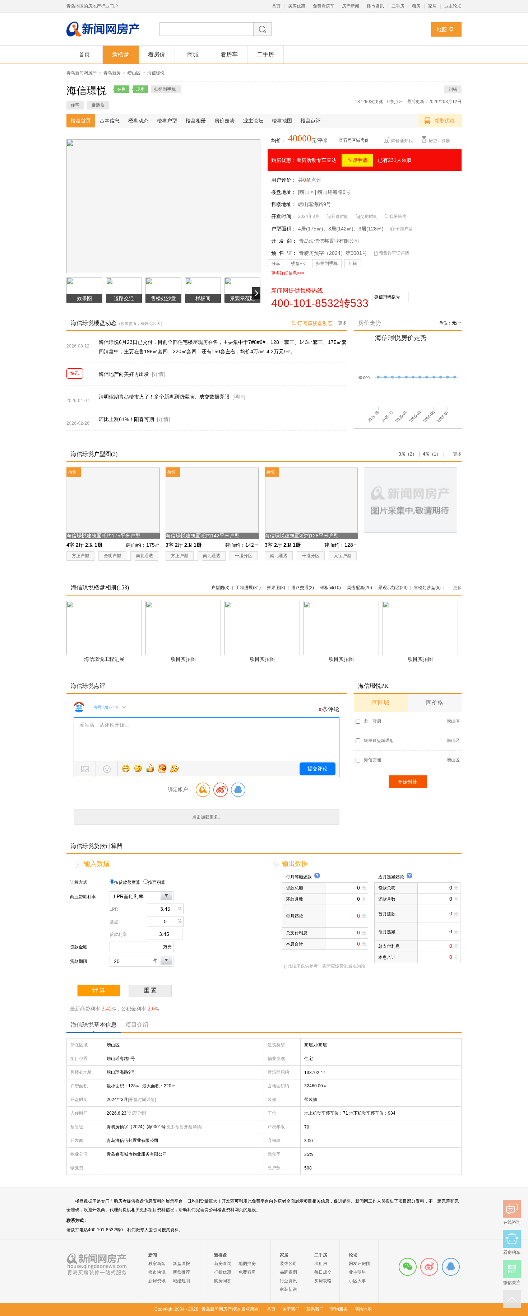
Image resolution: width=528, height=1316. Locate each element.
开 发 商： (284, 241)
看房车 (229, 54)
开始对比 (408, 782)
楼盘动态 (138, 120)
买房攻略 (323, 1280)
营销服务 (339, 1309)
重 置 (150, 990)
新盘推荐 (181, 1272)
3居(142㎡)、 (343, 229)
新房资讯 (157, 1280)
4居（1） (432, 454)
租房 (416, 6)
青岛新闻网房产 (81, 72)
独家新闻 (157, 1263)
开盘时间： (283, 216)
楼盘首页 (81, 120)
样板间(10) (330, 587)
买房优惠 (296, 6)
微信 (408, 1267)
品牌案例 (288, 1272)
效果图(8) (276, 587)
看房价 (156, 54)
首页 (276, 6)
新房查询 (222, 1263)
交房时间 (369, 216)
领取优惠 (445, 120)
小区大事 (357, 1280)
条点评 (395, 101)
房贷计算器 (439, 140)
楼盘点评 (311, 120)
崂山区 (134, 72)
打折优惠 (222, 1272)
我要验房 (398, 216)
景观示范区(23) (393, 587)
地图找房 (247, 1263)
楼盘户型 (167, 120)
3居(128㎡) (371, 229)
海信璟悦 (156, 72)
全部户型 (404, 228)
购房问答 (222, 1280)
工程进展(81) (248, 587)
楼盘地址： (283, 192)
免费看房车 (323, 6)
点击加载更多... (206, 817)
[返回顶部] (512, 1299)
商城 (193, 54)
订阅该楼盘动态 (315, 323)
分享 (276, 263)
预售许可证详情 (394, 253)
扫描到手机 (327, 263)
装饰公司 (288, 1263)
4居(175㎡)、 (313, 229)
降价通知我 (402, 140)
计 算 (98, 990)
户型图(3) (220, 587)
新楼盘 (120, 54)
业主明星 (357, 1272)
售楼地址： (283, 204)
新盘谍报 (181, 1263)
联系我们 (315, 1309)
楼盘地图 (282, 120)
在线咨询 (451, 1267)
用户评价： (283, 180)
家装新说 (288, 1289)
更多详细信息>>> (288, 273)
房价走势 (224, 120)
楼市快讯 (157, 1272)
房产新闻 (350, 6)
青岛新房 (112, 72)
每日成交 (323, 1272)
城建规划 (181, 1280)
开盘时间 (339, 216)
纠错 (453, 89)
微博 (429, 1267)
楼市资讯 (375, 6)
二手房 (398, 6)
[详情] (158, 374)
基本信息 (109, 120)
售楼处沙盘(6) (427, 587)
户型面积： (283, 229)
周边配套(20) (359, 587)
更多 (342, 323)
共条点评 (309, 180)
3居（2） (408, 454)
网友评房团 (359, 1263)
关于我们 (291, 1309)
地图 (442, 29)
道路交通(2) (302, 587)
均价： (278, 140)
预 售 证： (284, 253)
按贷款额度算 (127, 882)
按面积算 (156, 882)
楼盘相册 (196, 120)
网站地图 (363, 1309)
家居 (432, 6)
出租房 (320, 1263)
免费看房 (247, 1272)
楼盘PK (298, 263)
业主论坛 (453, 6)
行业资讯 (288, 1280)
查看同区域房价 (354, 140)
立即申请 (357, 160)
